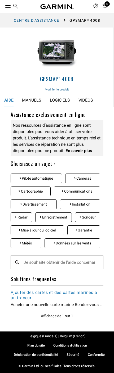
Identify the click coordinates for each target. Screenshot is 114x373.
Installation (80, 204)
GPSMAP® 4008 (57, 79)
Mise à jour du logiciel (38, 230)
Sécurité (73, 355)
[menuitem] (16, 6)
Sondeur (88, 217)
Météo (26, 243)
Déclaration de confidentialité (36, 355)
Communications (77, 191)
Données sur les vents (73, 243)
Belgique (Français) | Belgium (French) (57, 336)
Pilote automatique (37, 178)
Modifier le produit (57, 89)
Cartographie (31, 191)
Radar (22, 217)
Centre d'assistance (36, 20)
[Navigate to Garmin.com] (57, 6)
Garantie (84, 230)
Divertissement (34, 204)
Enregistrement (54, 217)
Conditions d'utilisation (70, 345)
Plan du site (36, 345)
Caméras (83, 178)
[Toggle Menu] (3, 5)
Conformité (96, 355)
